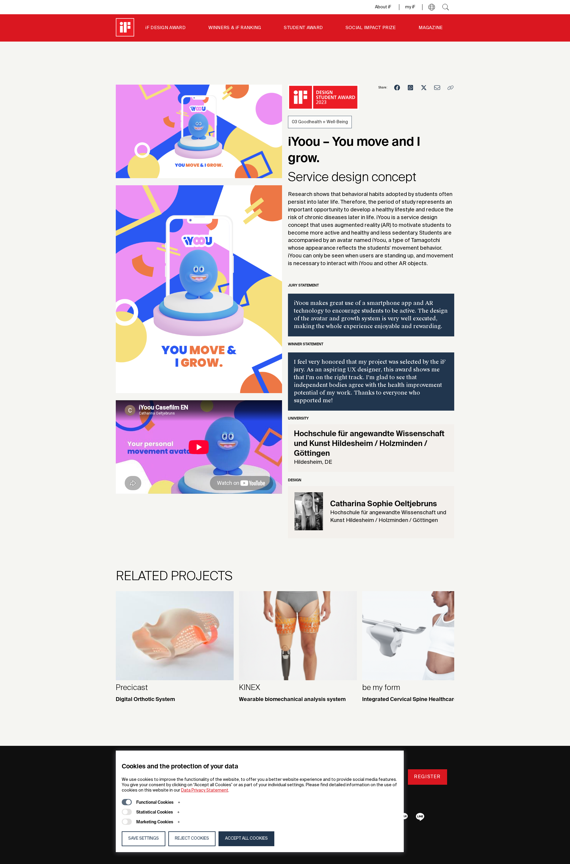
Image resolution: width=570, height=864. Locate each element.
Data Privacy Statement (204, 790)
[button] (431, 7)
